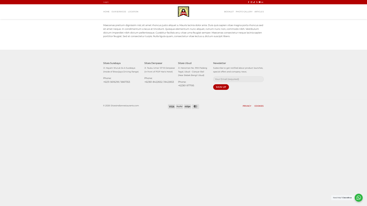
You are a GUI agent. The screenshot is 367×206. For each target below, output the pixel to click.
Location (133, 12)
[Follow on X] (257, 2)
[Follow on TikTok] (254, 2)
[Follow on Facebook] (248, 2)
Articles (259, 12)
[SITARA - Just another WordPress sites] (183, 11)
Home (106, 12)
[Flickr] (262, 2)
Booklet (229, 12)
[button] (106, 2)
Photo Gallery (244, 12)
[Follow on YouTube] (259, 2)
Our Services (119, 12)
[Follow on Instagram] (251, 2)
